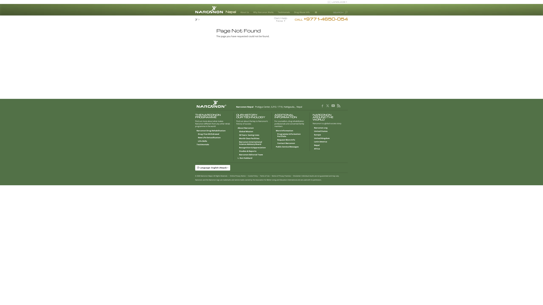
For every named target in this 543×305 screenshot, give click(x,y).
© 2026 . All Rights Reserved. (211, 176)
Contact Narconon (286, 143)
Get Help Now (280, 19)
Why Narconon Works (263, 12)
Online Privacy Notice (238, 176)
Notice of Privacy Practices (281, 176)
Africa (317, 149)
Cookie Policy (253, 176)
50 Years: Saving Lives (249, 135)
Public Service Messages (287, 147)
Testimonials (284, 12)
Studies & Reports (247, 151)
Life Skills (202, 141)
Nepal (317, 145)
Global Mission (246, 131)
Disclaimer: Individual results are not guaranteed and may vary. (316, 176)
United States (320, 131)
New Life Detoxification (209, 138)
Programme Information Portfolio (289, 135)
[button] (271, 168)
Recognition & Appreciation (252, 148)
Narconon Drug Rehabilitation (211, 131)
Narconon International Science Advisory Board (250, 143)
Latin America (320, 142)
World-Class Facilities (249, 138)
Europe (317, 135)
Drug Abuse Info (302, 12)
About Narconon (246, 128)
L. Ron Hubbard (245, 158)
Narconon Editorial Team (251, 155)
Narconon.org (320, 128)
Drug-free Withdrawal (208, 134)
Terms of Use (265, 176)
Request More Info (286, 140)
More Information (284, 131)
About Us (244, 12)
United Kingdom (322, 138)
